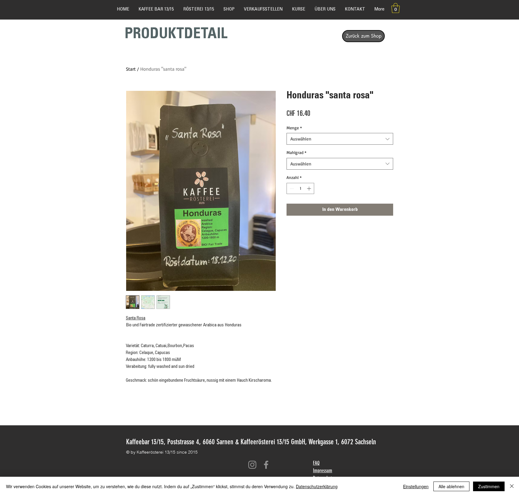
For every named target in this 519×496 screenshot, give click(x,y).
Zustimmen (488, 486)
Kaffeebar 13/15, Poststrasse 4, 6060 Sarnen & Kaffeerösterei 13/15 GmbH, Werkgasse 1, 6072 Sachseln (251, 442)
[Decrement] (291, 188)
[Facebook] (266, 464)
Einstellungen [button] (416, 486)
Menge (294, 127)
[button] (395, 8)
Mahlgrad (296, 152)
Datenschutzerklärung (317, 486)
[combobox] (340, 139)
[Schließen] (511, 486)
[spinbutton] (300, 188)
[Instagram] (252, 464)
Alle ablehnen (451, 486)
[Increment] (309, 188)
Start (131, 69)
